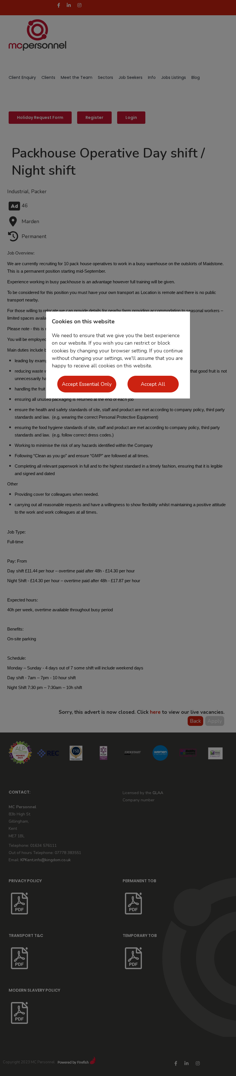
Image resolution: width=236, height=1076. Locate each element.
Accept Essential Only (87, 384)
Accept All (153, 384)
